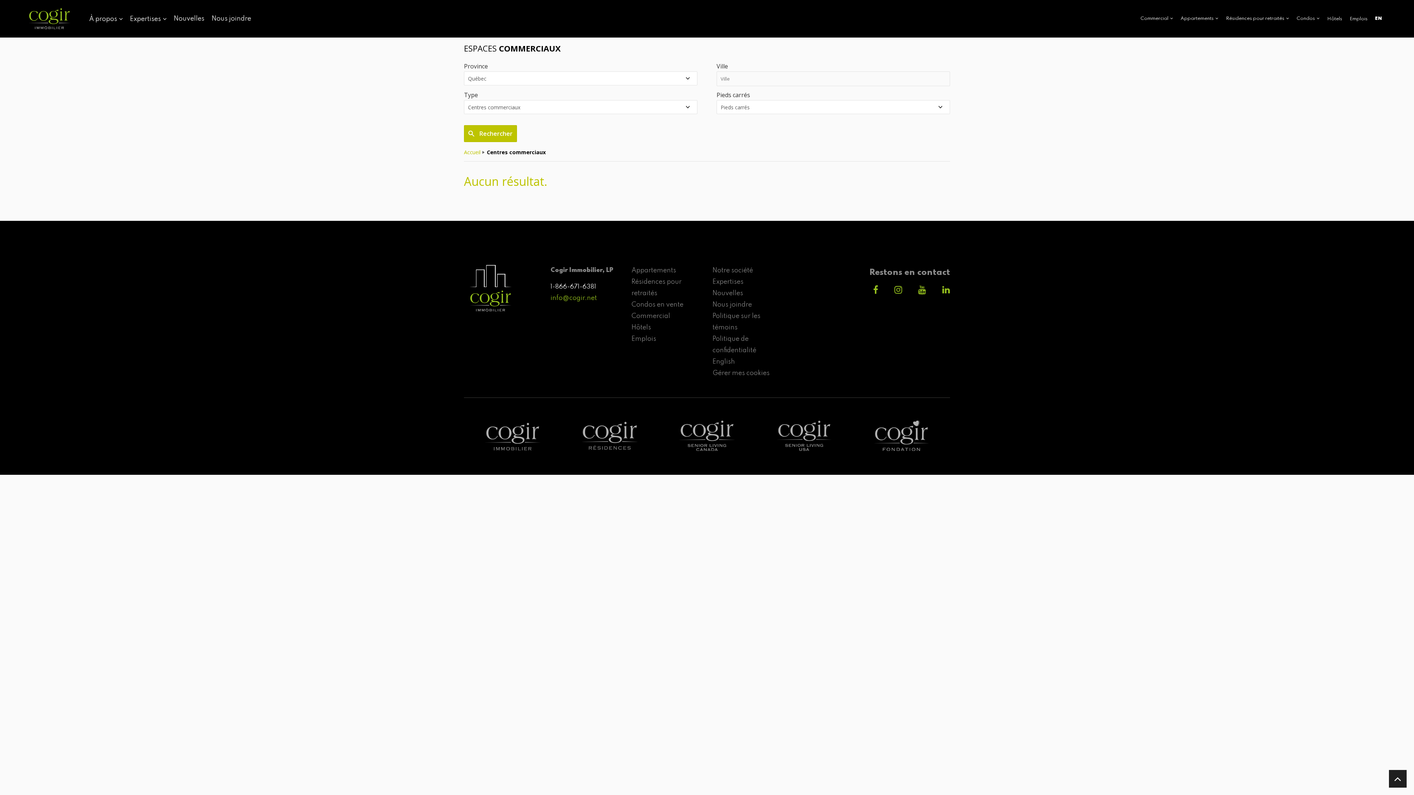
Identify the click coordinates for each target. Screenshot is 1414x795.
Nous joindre (231, 18)
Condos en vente (657, 304)
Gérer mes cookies (741, 373)
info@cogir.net (574, 298)
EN (1378, 18)
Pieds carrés (733, 95)
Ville (722, 66)
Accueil (472, 152)
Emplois (1359, 19)
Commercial (651, 316)
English (724, 361)
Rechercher (495, 134)
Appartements (654, 270)
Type (471, 95)
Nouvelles (189, 18)
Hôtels (1334, 19)
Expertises (728, 282)
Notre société (733, 270)
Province (476, 66)
